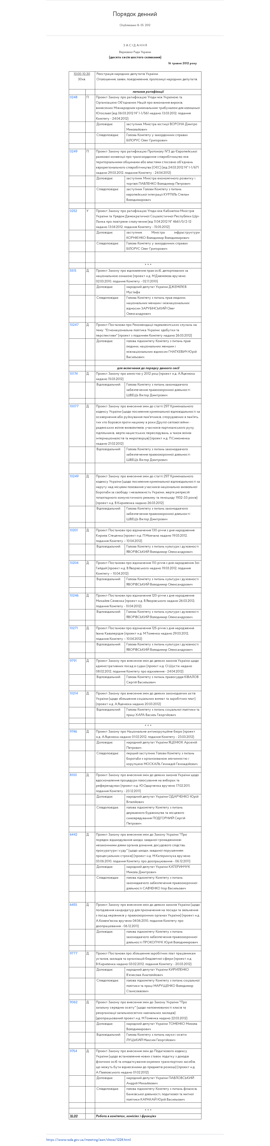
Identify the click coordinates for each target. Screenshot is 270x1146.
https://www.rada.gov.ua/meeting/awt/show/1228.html (88, 1140)
